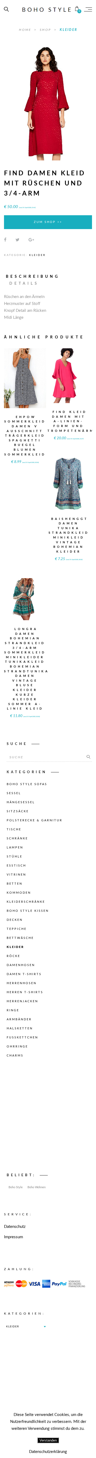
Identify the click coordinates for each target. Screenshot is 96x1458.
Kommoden (19, 892)
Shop (46, 29)
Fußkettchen (22, 1037)
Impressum (13, 1237)
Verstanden (48, 1440)
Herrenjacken (22, 1001)
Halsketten (20, 1028)
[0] (77, 9)
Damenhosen (21, 965)
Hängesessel (21, 802)
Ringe (13, 1010)
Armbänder (19, 1019)
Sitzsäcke (18, 811)
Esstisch (16, 865)
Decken (15, 919)
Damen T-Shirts (24, 974)
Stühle (14, 856)
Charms (15, 1055)
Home (26, 29)
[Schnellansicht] (36, 375)
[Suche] (88, 757)
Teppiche (17, 928)
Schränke (17, 838)
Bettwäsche (20, 938)
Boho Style (16, 1187)
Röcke (13, 956)
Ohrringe (17, 1046)
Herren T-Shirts (25, 992)
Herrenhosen (22, 983)
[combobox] (26, 1326)
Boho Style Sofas (27, 784)
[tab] (35, 276)
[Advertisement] (48, 1117)
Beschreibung (33, 277)
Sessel (14, 793)
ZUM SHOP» (25, 385)
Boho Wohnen (36, 1187)
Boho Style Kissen (28, 910)
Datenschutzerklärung (48, 1452)
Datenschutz (15, 1227)
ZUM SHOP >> (48, 222)
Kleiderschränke (26, 901)
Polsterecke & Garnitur (34, 820)
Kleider (68, 29)
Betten (14, 883)
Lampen (15, 847)
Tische (14, 829)
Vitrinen (16, 874)
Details (24, 283)
